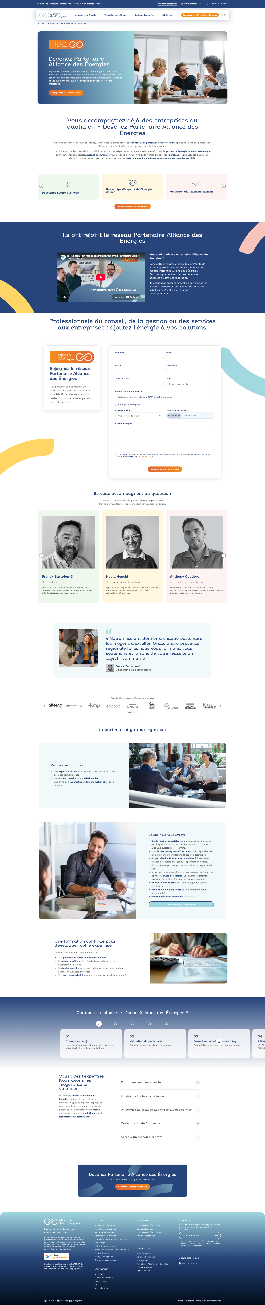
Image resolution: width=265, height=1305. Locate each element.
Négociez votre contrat (105, 1236)
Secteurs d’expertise (144, 15)
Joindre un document (176, 410)
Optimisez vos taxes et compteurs (111, 1239)
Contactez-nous (218, 3)
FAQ (96, 1285)
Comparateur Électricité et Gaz (151, 1232)
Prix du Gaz (142, 1239)
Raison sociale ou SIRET (128, 391)
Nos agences (142, 1260)
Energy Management (104, 1256)
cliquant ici (146, 457)
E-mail (119, 365)
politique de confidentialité (67, 1266)
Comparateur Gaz (145, 1229)
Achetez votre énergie (85, 15)
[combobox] (190, 384)
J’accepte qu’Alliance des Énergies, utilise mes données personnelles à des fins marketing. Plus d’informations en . (200, 1243)
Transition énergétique (115, 15)
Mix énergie (100, 1243)
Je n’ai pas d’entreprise (128, 404)
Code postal (122, 378)
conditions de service (57, 1269)
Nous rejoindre (144, 1253)
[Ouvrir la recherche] (224, 15)
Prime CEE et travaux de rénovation (112, 1250)
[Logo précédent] (44, 706)
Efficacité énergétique (105, 1246)
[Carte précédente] (41, 186)
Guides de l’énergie (104, 1277)
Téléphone (172, 365)
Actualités (99, 1274)
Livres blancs (101, 1281)
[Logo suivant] (220, 706)
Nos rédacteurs (102, 1288)
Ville (168, 378)
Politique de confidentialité (208, 1301)
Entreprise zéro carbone (106, 1260)
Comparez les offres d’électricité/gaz (200, 15)
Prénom (119, 352)
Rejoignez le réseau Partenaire (66, 93)
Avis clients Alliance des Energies (152, 1264)
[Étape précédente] (46, 1042)
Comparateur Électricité (148, 1225)
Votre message (123, 423)
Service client (143, 1271)
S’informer (167, 15)
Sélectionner (174, 415)
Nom (169, 352)
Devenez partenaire (167, 4)
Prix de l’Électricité (146, 1236)
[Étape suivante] (219, 1042)
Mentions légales (186, 1301)
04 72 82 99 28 (189, 1263)
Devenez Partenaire (146, 1257)
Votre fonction (123, 410)
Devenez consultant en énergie (181, 904)
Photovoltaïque (102, 1253)
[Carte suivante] (224, 186)
